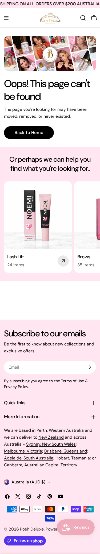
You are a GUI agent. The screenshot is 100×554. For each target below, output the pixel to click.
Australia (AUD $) (28, 482)
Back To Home (29, 132)
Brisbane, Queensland (65, 451)
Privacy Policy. (16, 386)
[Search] (83, 18)
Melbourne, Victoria (23, 451)
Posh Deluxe (32, 529)
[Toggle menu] (6, 18)
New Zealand (51, 437)
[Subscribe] (89, 367)
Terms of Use (72, 380)
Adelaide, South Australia (28, 458)
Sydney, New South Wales (51, 444)
